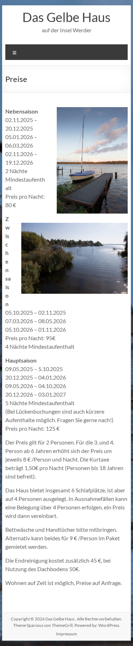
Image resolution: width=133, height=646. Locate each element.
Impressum (66, 633)
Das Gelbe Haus (66, 17)
